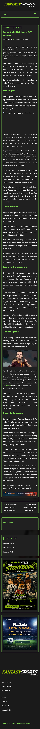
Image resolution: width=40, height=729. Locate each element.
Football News (8, 544)
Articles (4, 702)
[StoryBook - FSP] (20, 609)
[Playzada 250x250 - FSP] (20, 649)
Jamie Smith (7, 39)
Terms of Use (6, 682)
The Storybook (8, 548)
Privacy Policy (6, 687)
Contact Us (5, 691)
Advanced (8, 28)
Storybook (5, 706)
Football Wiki (8, 552)
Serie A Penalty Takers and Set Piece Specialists (10, 507)
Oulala (8, 386)
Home (3, 698)
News (17, 28)
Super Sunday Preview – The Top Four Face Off (29, 507)
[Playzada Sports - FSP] (20, 495)
